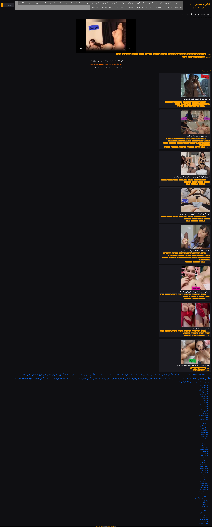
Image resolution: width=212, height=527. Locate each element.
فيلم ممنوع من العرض (201, 498)
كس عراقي (180, 142)
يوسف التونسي (203, 523)
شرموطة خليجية (187, 101)
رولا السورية (204, 436)
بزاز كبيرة (201, 140)
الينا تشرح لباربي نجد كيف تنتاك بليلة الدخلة (198, 136)
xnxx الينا (203, 138)
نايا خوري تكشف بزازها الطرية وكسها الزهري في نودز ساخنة (193, 365)
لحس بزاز (135, 54)
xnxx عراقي (189, 253)
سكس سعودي (187, 106)
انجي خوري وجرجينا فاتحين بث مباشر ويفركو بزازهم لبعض (194, 291)
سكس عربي (192, 57)
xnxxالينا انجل (189, 138)
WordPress (108, 526)
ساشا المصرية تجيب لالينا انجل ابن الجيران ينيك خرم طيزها (194, 250)
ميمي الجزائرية (203, 513)
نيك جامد (207, 145)
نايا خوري (195, 370)
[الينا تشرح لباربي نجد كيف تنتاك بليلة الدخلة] (195, 122)
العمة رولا (205, 392)
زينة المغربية (204, 445)
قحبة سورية (168, 294)
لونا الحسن (205, 506)
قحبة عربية (71, 378)
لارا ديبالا (188, 183)
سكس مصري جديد (202, 378)
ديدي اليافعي (204, 432)
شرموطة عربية (181, 54)
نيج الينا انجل (165, 257)
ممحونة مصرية (187, 181)
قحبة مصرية (62, 378)
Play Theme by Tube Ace (99, 526)
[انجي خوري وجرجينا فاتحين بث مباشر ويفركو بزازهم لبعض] (195, 278)
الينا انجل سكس (170, 138)
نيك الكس (183, 103)
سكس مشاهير (195, 101)
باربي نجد (202, 106)
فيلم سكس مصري (88, 378)
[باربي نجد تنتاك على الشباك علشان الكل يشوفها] (195, 85)
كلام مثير (141, 54)
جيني (206, 421)
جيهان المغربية (204, 424)
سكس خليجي (196, 106)
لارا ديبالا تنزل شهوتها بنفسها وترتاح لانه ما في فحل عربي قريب (192, 214)
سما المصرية (204, 487)
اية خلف (205, 407)
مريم (206, 508)
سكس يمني (204, 485)
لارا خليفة (205, 502)
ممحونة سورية (126, 54)
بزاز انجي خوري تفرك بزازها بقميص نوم (199, 328)
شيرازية (205, 496)
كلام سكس (148, 54)
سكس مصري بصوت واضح (52, 374)
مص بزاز (200, 103)
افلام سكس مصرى (169, 374)
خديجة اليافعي (204, 426)
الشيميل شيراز (204, 390)
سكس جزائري (204, 462)
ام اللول (205, 400)
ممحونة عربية (187, 296)
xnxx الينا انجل (196, 138)
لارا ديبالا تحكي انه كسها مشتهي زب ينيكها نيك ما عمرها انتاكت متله (191, 177)
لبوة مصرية (200, 181)
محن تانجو (201, 296)
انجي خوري (202, 298)
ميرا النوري (204, 511)
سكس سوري (201, 57)
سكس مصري (194, 183)
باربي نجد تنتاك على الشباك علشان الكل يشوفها (197, 99)
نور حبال (184, 57)
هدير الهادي (204, 521)
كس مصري (207, 181)
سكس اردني (204, 453)
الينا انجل (203, 147)
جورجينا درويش (203, 419)
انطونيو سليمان (203, 404)
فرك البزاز (164, 54)
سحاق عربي (204, 451)
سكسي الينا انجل (172, 140)
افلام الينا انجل (204, 385)
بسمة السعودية (203, 415)
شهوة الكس (171, 54)
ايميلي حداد (205, 411)
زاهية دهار (205, 443)
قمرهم (206, 500)
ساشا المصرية (204, 449)
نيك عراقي (201, 145)
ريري (206, 438)
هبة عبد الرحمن (203, 519)
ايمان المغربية (204, 409)
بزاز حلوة (196, 179)
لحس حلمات (206, 103)
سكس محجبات (203, 479)
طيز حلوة (198, 142)
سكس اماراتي (204, 455)
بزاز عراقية (207, 140)
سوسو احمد (204, 494)
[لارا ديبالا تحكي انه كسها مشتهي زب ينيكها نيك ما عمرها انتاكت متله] (195, 163)
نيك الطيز (188, 103)
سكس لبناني (204, 477)
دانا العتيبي (205, 428)
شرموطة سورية (192, 54)
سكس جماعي (204, 464)
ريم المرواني (204, 441)
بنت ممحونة (195, 140)
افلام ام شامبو (204, 387)
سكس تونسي (204, 460)
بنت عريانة (190, 179)
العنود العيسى (204, 394)
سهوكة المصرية (203, 491)
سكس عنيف (202, 101)
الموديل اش (204, 396)
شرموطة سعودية (177, 101)
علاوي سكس (202, 4)
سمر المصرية (204, 489)
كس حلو (162, 294)
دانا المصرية (204, 430)
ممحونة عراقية (172, 142)
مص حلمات (195, 103)
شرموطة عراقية (206, 142)
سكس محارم (80, 374)
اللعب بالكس (202, 54)
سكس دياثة (105, 374)
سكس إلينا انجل (187, 140)
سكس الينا (180, 140)
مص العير (12, 378)
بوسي (206, 417)
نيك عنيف (177, 103)
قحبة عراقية (186, 142)
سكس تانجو (204, 457)
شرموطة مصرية (183, 179)
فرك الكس (156, 54)
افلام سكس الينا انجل (179, 138)
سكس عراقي (174, 147)
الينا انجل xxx (175, 253)
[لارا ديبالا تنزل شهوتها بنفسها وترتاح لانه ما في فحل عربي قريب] (195, 200)
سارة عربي (204, 447)
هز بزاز (118, 54)
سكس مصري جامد (29, 374)
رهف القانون (204, 434)
